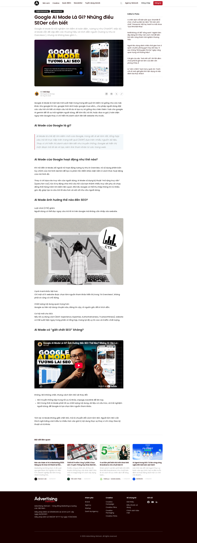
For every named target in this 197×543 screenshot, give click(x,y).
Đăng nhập (145, 3)
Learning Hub (57, 11)
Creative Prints (111, 516)
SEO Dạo (46, 92)
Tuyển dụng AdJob (92, 3)
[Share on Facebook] (111, 94)
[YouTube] (152, 502)
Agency (88, 505)
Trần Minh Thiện (76, 479)
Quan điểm (66, 3)
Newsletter (78, 3)
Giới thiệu (130, 502)
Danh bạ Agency (91, 511)
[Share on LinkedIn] (106, 94)
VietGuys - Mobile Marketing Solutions (112, 479)
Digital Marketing (42, 11)
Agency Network (131, 3)
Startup (88, 508)
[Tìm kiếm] (121, 3)
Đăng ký (158, 3)
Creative (56, 3)
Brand (87, 502)
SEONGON (139, 479)
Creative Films (111, 507)
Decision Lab (42, 479)
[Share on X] (116, 94)
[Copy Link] (121, 94)
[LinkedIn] (157, 502)
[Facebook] (148, 502)
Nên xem (46, 3)
